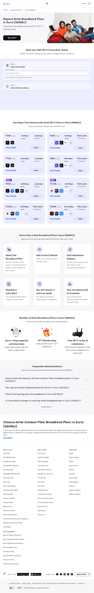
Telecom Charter (74, 494)
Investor (72, 486)
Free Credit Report (9, 486)
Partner (71, 470)
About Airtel (73, 478)
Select (36, 148)
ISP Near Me (42, 478)
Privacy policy (26, 583)
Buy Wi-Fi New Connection (12, 535)
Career (71, 461)
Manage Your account (45, 474)
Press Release (73, 482)
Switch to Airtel (8, 560)
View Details (11, 148)
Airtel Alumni (73, 465)
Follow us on (50, 574)
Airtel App (6, 453)
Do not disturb (43, 506)
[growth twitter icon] (68, 574)
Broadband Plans (16, 10)
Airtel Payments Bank (10, 490)
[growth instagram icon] (72, 574)
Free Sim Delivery (9, 498)
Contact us (41, 515)
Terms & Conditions (10, 515)
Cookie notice (37, 583)
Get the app (12, 574)
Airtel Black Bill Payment (11, 474)
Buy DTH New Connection (12, 556)
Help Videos (42, 510)
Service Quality (43, 461)
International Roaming (11, 564)
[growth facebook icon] (57, 574)
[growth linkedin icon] (61, 574)
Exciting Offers (8, 494)
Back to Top (81, 574)
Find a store (42, 453)
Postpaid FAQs (43, 490)
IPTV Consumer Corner (46, 502)
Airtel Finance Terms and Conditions (15, 519)
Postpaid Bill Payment (10, 465)
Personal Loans (8, 478)
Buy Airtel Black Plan (10, 547)
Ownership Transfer (44, 470)
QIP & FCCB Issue (9, 510)
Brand (71, 453)
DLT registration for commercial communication (59, 583)
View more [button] (7, 438)
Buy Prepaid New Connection (13, 543)
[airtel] (47, 4)
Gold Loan (6, 482)
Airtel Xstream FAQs (44, 494)
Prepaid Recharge (9, 461)
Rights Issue (7, 506)
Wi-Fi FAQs (41, 482)
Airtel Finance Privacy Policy (12, 523)
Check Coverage (43, 457)
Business (72, 474)
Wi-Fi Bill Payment (9, 457)
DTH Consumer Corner (45, 498)
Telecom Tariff (8, 502)
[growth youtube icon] (64, 574)
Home (5, 10)
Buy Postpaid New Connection (13, 539)
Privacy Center (74, 457)
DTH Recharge (8, 470)
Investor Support (75, 490)
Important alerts (14, 583)
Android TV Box (8, 551)
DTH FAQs (41, 486)
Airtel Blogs (7, 527)
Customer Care (43, 465)
